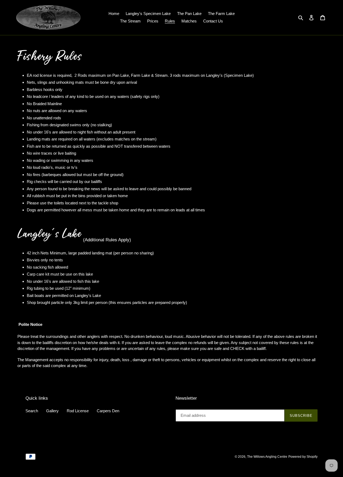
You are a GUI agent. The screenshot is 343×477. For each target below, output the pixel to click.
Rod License (78, 411)
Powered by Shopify (303, 457)
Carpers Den (108, 411)
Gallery (52, 411)
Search (31, 411)
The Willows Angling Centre (267, 457)
